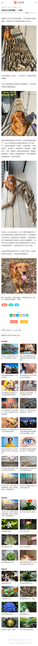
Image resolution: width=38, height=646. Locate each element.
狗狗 (17, 305)
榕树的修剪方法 (24, 614)
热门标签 (10, 640)
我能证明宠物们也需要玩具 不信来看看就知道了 (28, 469)
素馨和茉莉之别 (6, 583)
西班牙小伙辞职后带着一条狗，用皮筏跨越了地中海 (9, 357)
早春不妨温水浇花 (6, 614)
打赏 (24, 321)
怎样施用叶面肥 (6, 531)
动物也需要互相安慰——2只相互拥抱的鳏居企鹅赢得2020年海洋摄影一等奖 (28, 431)
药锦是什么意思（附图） (8, 629)
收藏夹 (4, 305)
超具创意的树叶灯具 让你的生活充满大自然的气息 (28, 563)
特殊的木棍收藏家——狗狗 (12, 299)
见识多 (9, 7)
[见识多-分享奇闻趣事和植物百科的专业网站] (19, 2)
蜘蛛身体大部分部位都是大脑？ (11, 335)
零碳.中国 (22, 640)
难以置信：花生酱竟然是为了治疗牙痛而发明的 (9, 430)
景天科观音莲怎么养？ (8, 562)
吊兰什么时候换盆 (25, 547)
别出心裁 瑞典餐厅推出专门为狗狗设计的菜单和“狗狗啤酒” (28, 358)
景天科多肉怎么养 (6, 547)
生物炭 (28, 640)
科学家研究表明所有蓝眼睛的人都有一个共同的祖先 (28, 450)
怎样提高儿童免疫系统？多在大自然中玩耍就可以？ (9, 469)
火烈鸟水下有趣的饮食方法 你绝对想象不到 (28, 486)
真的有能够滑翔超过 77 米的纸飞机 (9, 376)
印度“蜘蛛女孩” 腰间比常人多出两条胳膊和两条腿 (9, 394)
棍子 (11, 305)
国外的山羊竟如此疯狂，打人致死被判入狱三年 (28, 394)
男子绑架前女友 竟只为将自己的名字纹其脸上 (28, 376)
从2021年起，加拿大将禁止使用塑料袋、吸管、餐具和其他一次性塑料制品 (9, 487)
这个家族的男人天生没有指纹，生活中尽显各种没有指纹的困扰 (9, 412)
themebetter (25, 643)
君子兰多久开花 (24, 531)
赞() (14, 321)
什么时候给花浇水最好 (26, 629)
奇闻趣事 (14, 7)
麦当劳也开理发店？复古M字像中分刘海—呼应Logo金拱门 (9, 451)
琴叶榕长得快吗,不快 (26, 583)
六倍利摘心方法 (6, 599)
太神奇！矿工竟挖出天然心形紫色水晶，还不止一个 (28, 411)
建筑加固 (16, 640)
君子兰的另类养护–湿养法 (28, 512)
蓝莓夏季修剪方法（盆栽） (28, 599)
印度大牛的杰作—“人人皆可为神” (11, 330)
